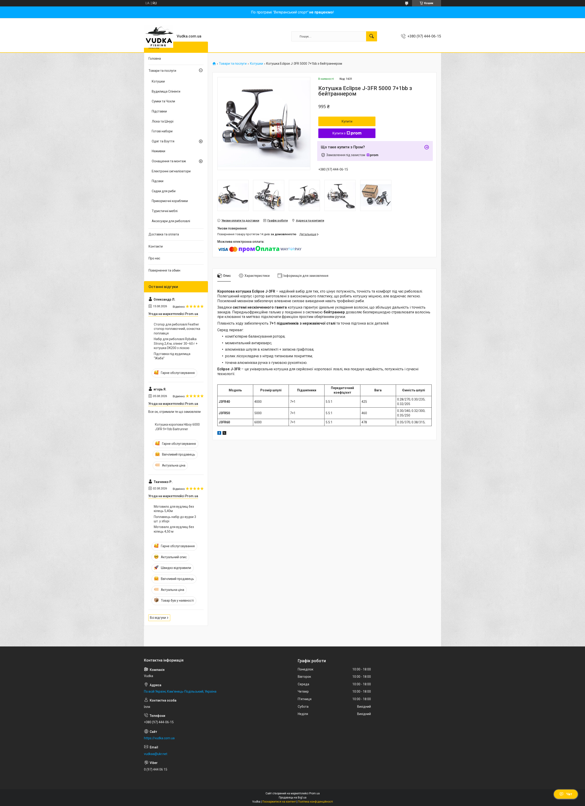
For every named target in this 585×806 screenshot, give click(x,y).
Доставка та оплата (164, 234)
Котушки (256, 63)
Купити (347, 121)
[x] (224, 433)
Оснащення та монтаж (169, 161)
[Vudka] (158, 36)
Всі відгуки (158, 617)
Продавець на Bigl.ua (292, 797)
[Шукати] (371, 36)
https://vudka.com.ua (159, 738)
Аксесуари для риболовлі (171, 221)
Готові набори (162, 131)
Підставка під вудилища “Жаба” (172, 356)
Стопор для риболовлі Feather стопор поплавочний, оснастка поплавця (177, 329)
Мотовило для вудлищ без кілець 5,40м (174, 509)
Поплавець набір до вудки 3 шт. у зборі (175, 519)
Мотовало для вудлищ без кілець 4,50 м (174, 529)
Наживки (158, 151)
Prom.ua (314, 793)
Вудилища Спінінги (166, 91)
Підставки (159, 111)
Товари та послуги (233, 63)
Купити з (339, 133)
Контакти (156, 246)
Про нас (154, 258)
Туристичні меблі (165, 211)
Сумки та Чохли (163, 101)
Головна (155, 58)
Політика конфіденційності (315, 801)
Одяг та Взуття (163, 141)
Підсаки (157, 181)
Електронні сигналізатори (171, 171)
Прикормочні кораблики (170, 201)
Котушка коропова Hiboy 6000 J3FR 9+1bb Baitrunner (177, 427)
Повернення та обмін (164, 270)
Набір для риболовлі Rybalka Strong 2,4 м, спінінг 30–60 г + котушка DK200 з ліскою (175, 343)
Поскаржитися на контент (279, 801)
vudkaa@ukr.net (155, 754)
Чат (569, 794)
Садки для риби (164, 191)
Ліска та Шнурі (162, 121)
